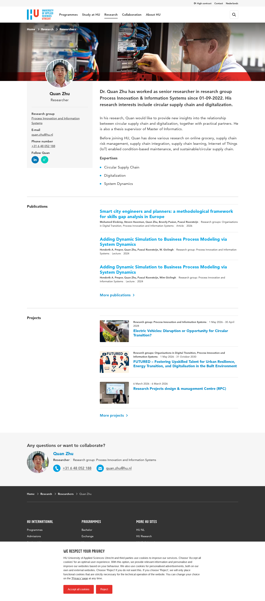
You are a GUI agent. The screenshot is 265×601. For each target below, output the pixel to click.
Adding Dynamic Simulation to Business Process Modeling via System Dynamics (163, 242)
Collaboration (132, 14)
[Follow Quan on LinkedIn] (35, 159)
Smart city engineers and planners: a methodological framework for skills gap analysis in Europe (166, 214)
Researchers (68, 29)
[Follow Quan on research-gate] (44, 159)
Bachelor (87, 530)
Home (31, 29)
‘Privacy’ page (79, 578)
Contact (218, 3)
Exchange (87, 536)
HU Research (144, 536)
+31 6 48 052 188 (43, 146)
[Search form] (234, 14)
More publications (116, 295)
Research (111, 14)
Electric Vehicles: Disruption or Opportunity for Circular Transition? (180, 333)
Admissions (34, 536)
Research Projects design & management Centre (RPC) (179, 388)
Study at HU (91, 14)
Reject (104, 589)
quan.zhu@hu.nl (42, 134)
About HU (153, 14)
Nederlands (232, 3)
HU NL (140, 530)
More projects (112, 415)
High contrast (204, 3)
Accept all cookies (78, 589)
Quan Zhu (63, 453)
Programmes (68, 14)
